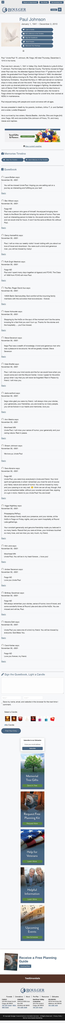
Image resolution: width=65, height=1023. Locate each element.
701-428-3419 (22, 1008)
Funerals (9, 996)
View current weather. (33, 146)
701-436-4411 (53, 1005)
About (28, 996)
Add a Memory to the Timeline (34, 33)
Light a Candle (29, 29)
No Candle (9, 725)
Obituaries (55, 996)
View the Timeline (11, 160)
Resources (45, 996)
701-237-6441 (6, 1005)
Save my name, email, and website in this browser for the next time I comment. (30, 703)
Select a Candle (10, 712)
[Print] (23, 51)
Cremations (19, 996)
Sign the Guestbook (31, 37)
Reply (3, 193)
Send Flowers (29, 41)
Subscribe (32, 748)
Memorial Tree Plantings (32, 45)
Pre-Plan (36, 996)
